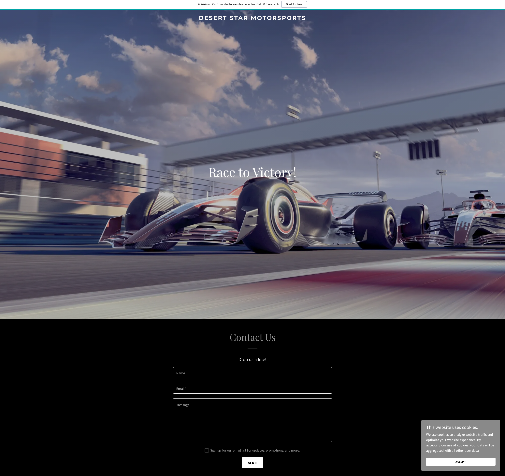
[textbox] (252, 372)
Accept (460, 462)
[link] (252, 18)
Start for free (294, 4)
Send (252, 463)
